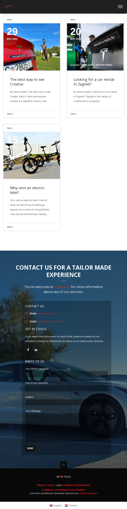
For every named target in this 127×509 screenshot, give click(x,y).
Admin (10, 114)
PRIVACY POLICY (46, 485)
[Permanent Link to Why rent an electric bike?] (31, 155)
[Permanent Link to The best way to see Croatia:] (31, 47)
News (9, 20)
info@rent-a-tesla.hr (48, 313)
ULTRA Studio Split (88, 493)
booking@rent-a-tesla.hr (50, 321)
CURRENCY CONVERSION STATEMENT (63, 490)
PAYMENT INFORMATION (76, 485)
